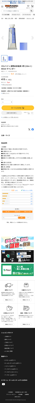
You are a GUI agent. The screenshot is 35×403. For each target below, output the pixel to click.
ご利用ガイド (7, 336)
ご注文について (8, 342)
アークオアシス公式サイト (11, 369)
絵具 (16, 18)
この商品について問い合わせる (10, 117)
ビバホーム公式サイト (10, 360)
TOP (2, 18)
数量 (2, 99)
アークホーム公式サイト (10, 375)
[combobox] (15, 10)
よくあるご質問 (8, 351)
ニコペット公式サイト (10, 366)
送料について (5, 93)
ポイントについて (7, 84)
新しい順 (7, 211)
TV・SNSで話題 (5, 14)
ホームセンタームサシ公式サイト (13, 363)
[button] (2, 38)
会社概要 (20, 394)
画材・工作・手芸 (9, 18)
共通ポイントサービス (17, 1)
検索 (22, 217)
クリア (28, 217)
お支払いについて (9, 345)
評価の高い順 (17, 211)
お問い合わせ (17, 396)
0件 (16, 190)
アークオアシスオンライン (11, 372)
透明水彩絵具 (22, 18)
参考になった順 (27, 211)
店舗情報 (27, 394)
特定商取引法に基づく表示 (21, 392)
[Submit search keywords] (32, 11)
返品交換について (9, 348)
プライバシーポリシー (11, 394)
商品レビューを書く (28, 190)
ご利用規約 (10, 392)
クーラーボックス (27, 14)
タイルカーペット (16, 14)
